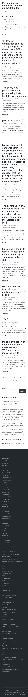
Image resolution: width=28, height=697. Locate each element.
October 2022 (5, 521)
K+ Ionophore (5, 593)
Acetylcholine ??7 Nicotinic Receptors (12, 552)
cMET (3, 564)
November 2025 (6, 480)
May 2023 (4, 504)
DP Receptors (6, 576)
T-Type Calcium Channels (9, 227)
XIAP (3, 674)
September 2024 (6, 501)
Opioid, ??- (5, 614)
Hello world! (21, 443)
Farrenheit (5, 407)
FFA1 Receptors (6, 578)
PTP (3, 636)
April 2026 (5, 468)
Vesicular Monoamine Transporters (11, 669)
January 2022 (5, 542)
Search (4, 388)
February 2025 (6, 489)
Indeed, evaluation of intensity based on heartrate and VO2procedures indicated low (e (13, 347)
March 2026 (5, 470)
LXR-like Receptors (7, 299)
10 (10, 377)
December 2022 (6, 516)
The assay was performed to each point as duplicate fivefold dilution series (14, 91)
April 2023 (5, 506)
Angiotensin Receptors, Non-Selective (12, 561)
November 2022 (6, 518)
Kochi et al (7, 16)
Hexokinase (5, 588)
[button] (3, 377)
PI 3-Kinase (5, 621)
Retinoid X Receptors (7, 638)
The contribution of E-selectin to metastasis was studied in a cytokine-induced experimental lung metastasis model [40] (14, 214)
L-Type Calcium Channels (9, 357)
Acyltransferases (7, 100)
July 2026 (4, 461)
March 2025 (5, 487)
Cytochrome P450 (7, 571)
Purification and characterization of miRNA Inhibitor (12, 5)
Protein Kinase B (6, 631)
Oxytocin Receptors (7, 619)
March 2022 (5, 538)
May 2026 (4, 465)
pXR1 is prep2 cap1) (12, 120)
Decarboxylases (6, 573)
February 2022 (6, 540)
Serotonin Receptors (9, 641)
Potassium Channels (8, 624)
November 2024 (6, 497)
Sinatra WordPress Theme (18, 694)
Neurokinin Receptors (8, 602)
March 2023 (5, 509)
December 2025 (6, 477)
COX (20, 123)
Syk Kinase (5, 654)
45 (13, 380)
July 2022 (4, 528)
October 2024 (6, 499)
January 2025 (5, 492)
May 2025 (4, 485)
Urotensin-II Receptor (8, 666)
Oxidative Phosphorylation (9, 617)
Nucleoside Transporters (8, 612)
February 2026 (6, 473)
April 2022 (5, 535)
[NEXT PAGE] (16, 380)
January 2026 (5, 475)
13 (20, 377)
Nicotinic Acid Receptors (9, 67)
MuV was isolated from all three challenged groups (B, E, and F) (14, 290)
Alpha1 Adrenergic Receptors (10, 264)
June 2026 (5, 463)
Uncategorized (6, 664)
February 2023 (6, 511)
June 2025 (5, 482)
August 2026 (5, 458)
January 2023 (5, 514)
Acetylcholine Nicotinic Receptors (11, 324)
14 (24, 377)
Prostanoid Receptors (8, 629)
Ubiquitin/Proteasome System (10, 662)
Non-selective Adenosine (9, 21)
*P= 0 (5, 319)
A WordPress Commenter (9, 443)
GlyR (3, 580)
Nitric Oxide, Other (7, 607)
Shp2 (3, 643)
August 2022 (5, 526)
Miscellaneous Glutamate (9, 600)
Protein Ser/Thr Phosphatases (10, 633)
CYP (3, 568)
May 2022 (4, 533)
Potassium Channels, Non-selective (11, 626)
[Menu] (5, 11)
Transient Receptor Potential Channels (12, 659)
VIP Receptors (6, 671)
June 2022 (5, 530)
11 (14, 377)
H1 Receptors (5, 583)
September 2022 (6, 523)
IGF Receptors (6, 590)
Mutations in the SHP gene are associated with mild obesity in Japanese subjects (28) (13, 254)
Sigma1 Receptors (7, 646)
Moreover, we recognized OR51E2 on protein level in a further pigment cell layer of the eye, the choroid (13, 403)
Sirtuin (4, 652)
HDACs (4, 585)
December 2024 (6, 494)
